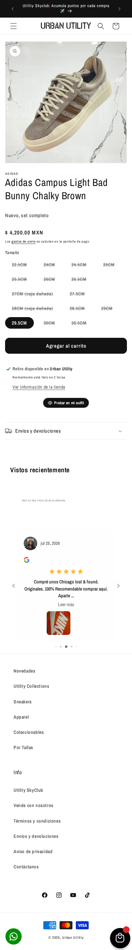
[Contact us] (13, 936)
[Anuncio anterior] (12, 8)
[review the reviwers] (26, 561)
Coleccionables (29, 732)
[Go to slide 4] (66, 646)
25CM (112, 265)
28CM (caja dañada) (36, 309)
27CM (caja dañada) (36, 295)
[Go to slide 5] (71, 646)
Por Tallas (23, 747)
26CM (53, 280)
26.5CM (82, 280)
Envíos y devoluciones (36, 836)
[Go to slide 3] (61, 646)
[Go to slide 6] (76, 646)
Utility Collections (31, 686)
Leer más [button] (66, 604)
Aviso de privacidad (33, 851)
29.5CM (19, 323)
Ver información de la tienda (39, 387)
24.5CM (82, 265)
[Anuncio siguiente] (119, 8)
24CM (53, 265)
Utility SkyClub (28, 790)
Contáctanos (26, 867)
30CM (53, 324)
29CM (110, 309)
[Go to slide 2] (56, 646)
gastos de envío (24, 241)
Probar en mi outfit (69, 403)
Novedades (24, 671)
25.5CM (23, 280)
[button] (13, 26)
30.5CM (82, 324)
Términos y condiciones (37, 821)
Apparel (21, 717)
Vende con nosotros (33, 805)
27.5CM (81, 295)
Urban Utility (73, 937)
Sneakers (23, 702)
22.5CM (23, 265)
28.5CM (81, 309)
